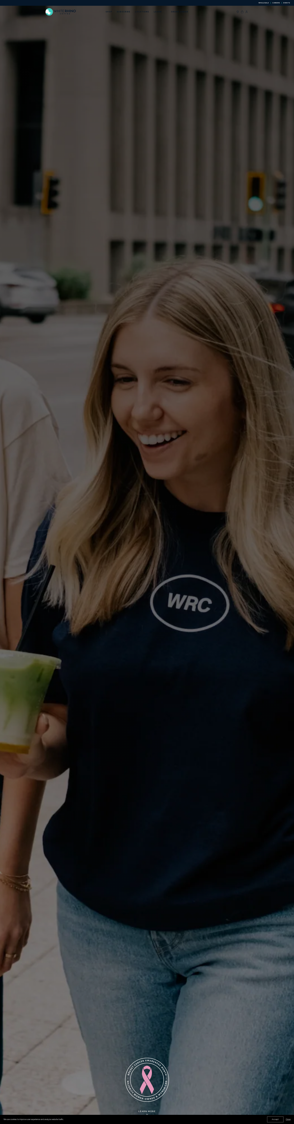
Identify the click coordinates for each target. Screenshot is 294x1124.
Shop (109, 12)
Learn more (147, 1111)
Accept (275, 1119)
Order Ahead (179, 12)
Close (288, 1119)
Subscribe (123, 12)
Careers (276, 3)
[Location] (238, 12)
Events (286, 3)
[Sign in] (247, 12)
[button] (242, 12)
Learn (158, 12)
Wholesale (264, 3)
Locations (142, 12)
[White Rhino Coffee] (60, 12)
